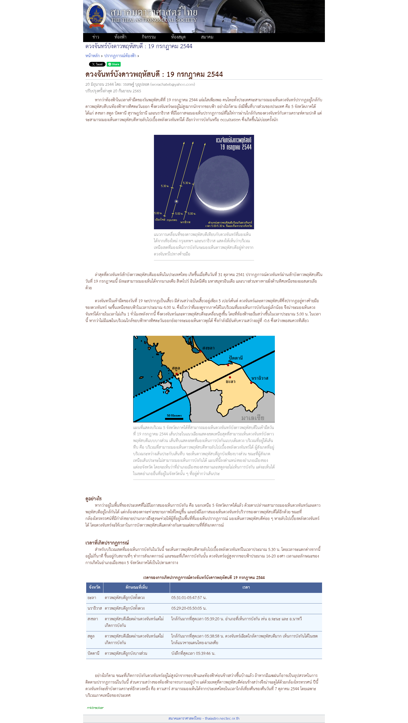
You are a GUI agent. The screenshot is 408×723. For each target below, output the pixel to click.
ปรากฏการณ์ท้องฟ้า (120, 56)
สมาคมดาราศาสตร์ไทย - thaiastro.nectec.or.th (204, 718)
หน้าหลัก (92, 56)
